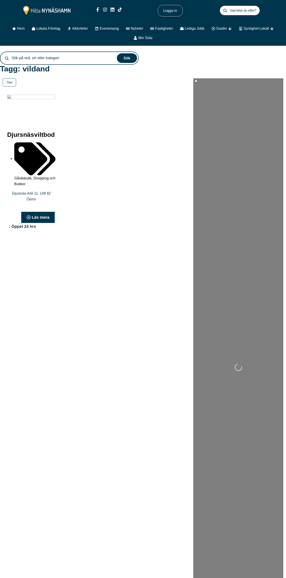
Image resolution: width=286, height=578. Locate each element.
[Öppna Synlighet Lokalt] (272, 28)
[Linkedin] (112, 9)
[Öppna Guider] (230, 28)
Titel (9, 82)
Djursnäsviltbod (31, 134)
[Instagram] (105, 9)
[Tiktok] (120, 9)
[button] (24, 227)
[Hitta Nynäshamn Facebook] (97, 9)
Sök (127, 58)
